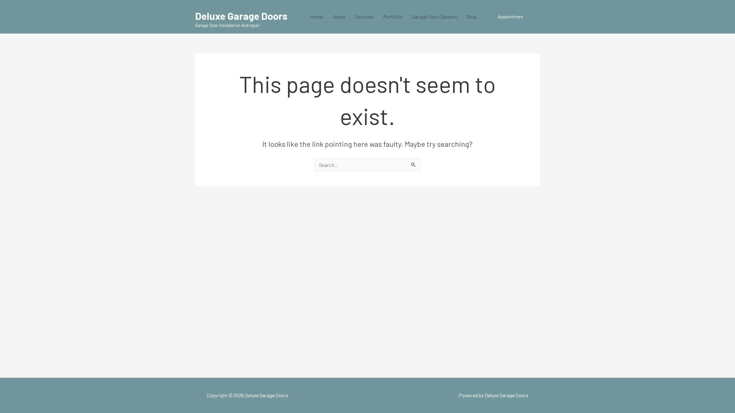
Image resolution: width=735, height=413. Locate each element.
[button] (510, 16)
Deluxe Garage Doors (241, 16)
